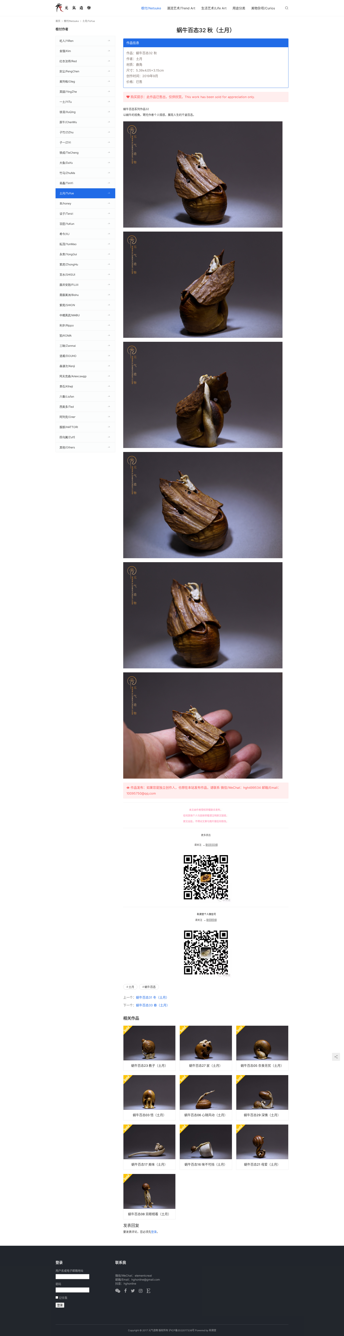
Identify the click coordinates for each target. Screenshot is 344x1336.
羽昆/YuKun (67, 223)
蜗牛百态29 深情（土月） (262, 1115)
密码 (58, 1284)
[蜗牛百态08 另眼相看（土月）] (149, 1196)
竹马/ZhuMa (67, 173)
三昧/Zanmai (68, 345)
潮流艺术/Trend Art (181, 8)
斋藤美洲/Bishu (69, 295)
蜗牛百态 (150, 986)
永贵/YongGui (68, 254)
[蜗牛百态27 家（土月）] (206, 1048)
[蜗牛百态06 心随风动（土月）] (206, 1097)
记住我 (63, 1297)
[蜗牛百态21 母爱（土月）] (262, 1147)
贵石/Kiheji (66, 386)
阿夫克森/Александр (73, 376)
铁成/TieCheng (69, 152)
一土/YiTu (66, 101)
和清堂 (212, 1330)
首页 (58, 21)
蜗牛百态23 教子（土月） (149, 1066)
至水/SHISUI (67, 274)
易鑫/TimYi (66, 183)
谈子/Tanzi (66, 213)
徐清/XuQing (68, 112)
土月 (131, 986)
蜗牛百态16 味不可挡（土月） (206, 1164)
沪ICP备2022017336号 (181, 1330)
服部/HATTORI (69, 427)
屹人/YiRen (66, 40)
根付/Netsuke (151, 8)
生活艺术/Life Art (214, 8)
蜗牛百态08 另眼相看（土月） (149, 1214)
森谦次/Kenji (67, 366)
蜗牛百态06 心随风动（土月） (205, 1115)
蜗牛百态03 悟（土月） (149, 1115)
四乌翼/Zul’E (67, 437)
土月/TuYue (67, 193)
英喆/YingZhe (68, 91)
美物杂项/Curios (263, 8)
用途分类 (239, 8)
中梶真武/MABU (70, 315)
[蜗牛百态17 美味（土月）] (149, 1147)
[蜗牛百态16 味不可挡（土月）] (206, 1147)
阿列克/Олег (67, 416)
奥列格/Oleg (67, 81)
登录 (154, 1231)
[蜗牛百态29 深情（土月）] (262, 1097)
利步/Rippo (67, 325)
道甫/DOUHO (68, 356)
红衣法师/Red (68, 61)
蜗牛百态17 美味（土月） (149, 1164)
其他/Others (67, 447)
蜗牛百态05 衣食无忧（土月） (262, 1066)
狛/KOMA (65, 335)
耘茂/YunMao (68, 244)
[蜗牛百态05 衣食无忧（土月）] (262, 1048)
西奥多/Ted (67, 406)
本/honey (65, 203)
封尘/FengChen (69, 71)
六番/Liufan (67, 396)
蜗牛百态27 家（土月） (205, 1066)
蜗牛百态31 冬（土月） (152, 997)
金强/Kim (65, 51)
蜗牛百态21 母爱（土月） (262, 1164)
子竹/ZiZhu (66, 132)
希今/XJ (64, 234)
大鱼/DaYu (66, 162)
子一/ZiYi (65, 142)
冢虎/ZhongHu (69, 264)
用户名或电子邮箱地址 (69, 1270)
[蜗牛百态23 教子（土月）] (149, 1048)
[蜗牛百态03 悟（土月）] (149, 1097)
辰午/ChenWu (68, 122)
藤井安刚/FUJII (69, 284)
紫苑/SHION (67, 305)
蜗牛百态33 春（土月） (153, 1005)
